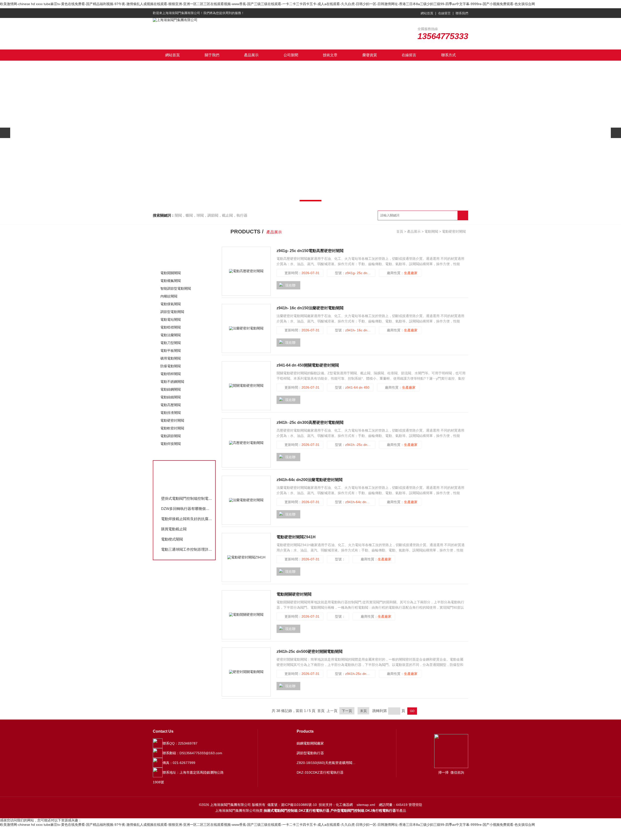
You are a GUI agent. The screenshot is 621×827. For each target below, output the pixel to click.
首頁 (399, 231)
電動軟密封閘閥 (172, 428)
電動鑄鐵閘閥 (170, 397)
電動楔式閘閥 (172, 539)
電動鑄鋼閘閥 (170, 389)
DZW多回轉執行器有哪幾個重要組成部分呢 (186, 509)
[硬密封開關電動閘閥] (246, 672)
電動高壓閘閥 (170, 405)
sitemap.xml (366, 805)
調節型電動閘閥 (172, 312)
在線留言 (444, 13)
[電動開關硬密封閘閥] (246, 614)
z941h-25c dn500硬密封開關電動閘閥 (310, 651)
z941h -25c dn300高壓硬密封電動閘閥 (310, 422)
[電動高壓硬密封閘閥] (246, 271)
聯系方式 (448, 55)
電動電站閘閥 (170, 319)
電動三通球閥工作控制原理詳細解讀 (186, 549)
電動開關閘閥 (170, 273)
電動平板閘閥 (170, 350)
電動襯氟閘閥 (170, 281)
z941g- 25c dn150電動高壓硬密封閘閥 (310, 251)
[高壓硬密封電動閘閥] (246, 443)
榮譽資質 (369, 55)
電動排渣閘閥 (170, 413)
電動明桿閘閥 (170, 374)
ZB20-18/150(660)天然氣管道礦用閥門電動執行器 (327, 763)
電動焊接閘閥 (170, 444)
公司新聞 (291, 55)
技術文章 (330, 55)
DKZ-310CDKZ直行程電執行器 (320, 772)
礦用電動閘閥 (170, 358)
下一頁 (347, 711)
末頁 (363, 711)
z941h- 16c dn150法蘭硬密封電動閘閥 (310, 308)
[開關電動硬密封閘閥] (246, 385)
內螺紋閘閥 (168, 296)
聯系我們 (462, 13)
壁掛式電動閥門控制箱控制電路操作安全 (186, 498)
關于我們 (212, 55)
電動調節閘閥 (170, 436)
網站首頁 (427, 13)
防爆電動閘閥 (170, 366)
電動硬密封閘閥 (172, 420)
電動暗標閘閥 (170, 327)
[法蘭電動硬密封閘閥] (246, 500)
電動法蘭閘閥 (170, 335)
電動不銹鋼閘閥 (172, 382)
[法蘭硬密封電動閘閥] (246, 328)
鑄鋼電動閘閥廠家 (310, 743)
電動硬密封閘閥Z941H (296, 537)
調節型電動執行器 (310, 753)
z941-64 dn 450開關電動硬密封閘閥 (308, 365)
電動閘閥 (168, 263)
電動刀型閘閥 (170, 343)
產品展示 (251, 55)
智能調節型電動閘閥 (175, 288)
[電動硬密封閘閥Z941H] (246, 557)
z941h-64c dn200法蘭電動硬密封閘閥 (310, 480)
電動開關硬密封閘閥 (294, 594)
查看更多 (168, 454)
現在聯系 (287, 286)
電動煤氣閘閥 (170, 304)
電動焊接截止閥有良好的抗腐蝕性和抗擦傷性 (186, 519)
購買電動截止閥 (174, 529)
